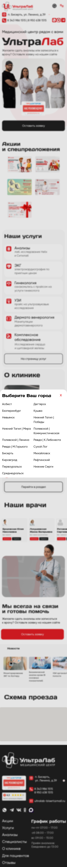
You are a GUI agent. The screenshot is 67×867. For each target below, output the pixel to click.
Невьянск (8, 417)
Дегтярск (40, 404)
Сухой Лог (40, 446)
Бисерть (7, 453)
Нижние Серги (43, 466)
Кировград (9, 460)
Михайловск (42, 453)
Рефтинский (42, 460)
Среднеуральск (13, 473)
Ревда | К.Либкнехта (47, 440)
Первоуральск (12, 466)
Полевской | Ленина (15, 440)
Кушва (38, 410)
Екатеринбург (11, 410)
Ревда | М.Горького (15, 446)
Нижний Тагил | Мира (16, 428)
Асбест (7, 404)
